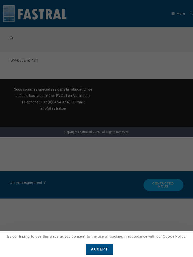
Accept (99, 249)
